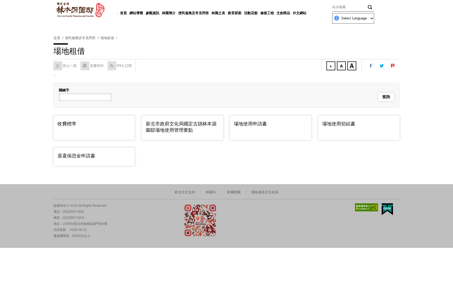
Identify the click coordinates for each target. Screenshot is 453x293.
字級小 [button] (331, 66)
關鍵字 (64, 90)
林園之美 (218, 13)
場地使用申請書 (250, 123)
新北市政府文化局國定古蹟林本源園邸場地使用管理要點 (181, 126)
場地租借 (107, 38)
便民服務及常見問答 (193, 13)
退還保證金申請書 (76, 155)
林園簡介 (169, 13)
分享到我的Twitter (382, 65)
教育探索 (234, 13)
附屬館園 (234, 192)
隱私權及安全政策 (265, 192)
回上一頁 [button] (70, 66)
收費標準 (66, 123)
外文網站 (299, 13)
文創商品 (283, 13)
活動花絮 (251, 13)
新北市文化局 (185, 192)
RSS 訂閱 (124, 66)
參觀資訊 (152, 13)
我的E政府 (387, 209)
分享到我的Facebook (370, 65)
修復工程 (267, 13)
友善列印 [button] (97, 66)
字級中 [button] (341, 66)
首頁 (123, 13)
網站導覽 (136, 13)
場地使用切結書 (338, 123)
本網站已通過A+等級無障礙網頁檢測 (366, 207)
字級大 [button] (352, 66)
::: (117, 13)
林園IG (211, 192)
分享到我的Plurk (393, 65)
